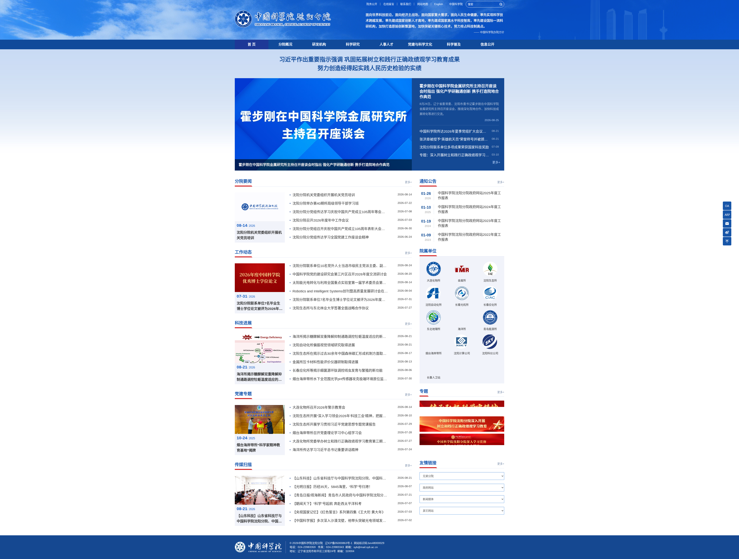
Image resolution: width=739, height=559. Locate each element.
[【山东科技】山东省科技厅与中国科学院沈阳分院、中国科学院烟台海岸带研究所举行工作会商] (260, 490)
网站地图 (422, 4)
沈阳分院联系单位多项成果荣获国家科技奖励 (454, 147)
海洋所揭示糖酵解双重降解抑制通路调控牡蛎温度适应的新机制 (259, 377)
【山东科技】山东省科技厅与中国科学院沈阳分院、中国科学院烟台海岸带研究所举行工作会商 (259, 519)
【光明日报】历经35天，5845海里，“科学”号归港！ (332, 487)
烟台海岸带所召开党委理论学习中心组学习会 (327, 433)
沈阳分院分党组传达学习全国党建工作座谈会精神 (331, 237)
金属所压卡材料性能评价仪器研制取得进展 (325, 362)
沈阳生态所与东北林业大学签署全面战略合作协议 (331, 308)
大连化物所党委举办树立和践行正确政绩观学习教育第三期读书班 (340, 441)
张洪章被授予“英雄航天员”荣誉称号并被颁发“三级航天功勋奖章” (454, 139)
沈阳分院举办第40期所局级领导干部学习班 (326, 203)
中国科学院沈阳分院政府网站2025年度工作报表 (469, 195)
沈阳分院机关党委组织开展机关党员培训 (259, 235)
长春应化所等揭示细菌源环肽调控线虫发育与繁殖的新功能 (338, 370)
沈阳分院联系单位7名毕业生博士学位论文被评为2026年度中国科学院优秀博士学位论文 (260, 306)
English (438, 4)
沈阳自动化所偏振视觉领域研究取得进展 (324, 345)
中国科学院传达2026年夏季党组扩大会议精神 (454, 131)
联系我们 (405, 4)
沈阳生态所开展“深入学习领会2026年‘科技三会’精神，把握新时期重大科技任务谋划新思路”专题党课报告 (340, 416)
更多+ (496, 162)
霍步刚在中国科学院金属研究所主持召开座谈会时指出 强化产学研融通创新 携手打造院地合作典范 (459, 91)
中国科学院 (456, 4)
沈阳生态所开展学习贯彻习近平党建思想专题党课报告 (334, 424)
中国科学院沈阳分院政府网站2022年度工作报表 (469, 237)
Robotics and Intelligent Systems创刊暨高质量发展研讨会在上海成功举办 (340, 291)
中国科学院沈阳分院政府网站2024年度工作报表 (469, 209)
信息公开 (487, 44)
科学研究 (353, 44)
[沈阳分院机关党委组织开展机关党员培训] (260, 206)
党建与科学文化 (420, 44)
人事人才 (386, 44)
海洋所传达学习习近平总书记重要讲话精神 (325, 450)
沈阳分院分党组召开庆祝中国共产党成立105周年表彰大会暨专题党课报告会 (340, 229)
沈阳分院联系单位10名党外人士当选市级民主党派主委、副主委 (340, 266)
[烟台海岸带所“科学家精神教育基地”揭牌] (260, 419)
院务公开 (371, 4)
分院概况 (285, 44)
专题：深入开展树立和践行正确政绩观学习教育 (454, 155)
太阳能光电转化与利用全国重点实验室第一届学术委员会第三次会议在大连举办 (340, 283)
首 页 (252, 44)
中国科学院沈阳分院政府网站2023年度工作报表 (469, 223)
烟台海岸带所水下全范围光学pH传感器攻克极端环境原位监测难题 (340, 379)
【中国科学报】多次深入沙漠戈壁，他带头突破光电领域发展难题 (340, 521)
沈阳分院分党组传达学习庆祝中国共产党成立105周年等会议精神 (340, 212)
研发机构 (319, 44)
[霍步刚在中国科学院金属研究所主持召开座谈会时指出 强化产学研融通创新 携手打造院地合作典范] (323, 124)
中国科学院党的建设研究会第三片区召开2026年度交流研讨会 (340, 274)
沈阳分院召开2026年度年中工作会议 (321, 220)
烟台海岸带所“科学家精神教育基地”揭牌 (258, 447)
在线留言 (388, 4)
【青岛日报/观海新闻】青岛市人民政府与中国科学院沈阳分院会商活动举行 (340, 495)
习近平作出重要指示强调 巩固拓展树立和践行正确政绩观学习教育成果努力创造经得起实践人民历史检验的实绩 (369, 63)
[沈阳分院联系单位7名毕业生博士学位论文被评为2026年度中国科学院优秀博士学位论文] (260, 277)
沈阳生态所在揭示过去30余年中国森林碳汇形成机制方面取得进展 (340, 354)
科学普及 (454, 44)
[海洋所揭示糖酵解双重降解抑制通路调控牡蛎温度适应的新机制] (260, 348)
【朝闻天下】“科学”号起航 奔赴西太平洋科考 (327, 504)
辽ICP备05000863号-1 (338, 543)
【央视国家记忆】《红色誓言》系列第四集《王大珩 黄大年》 (339, 512)
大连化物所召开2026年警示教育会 (319, 407)
